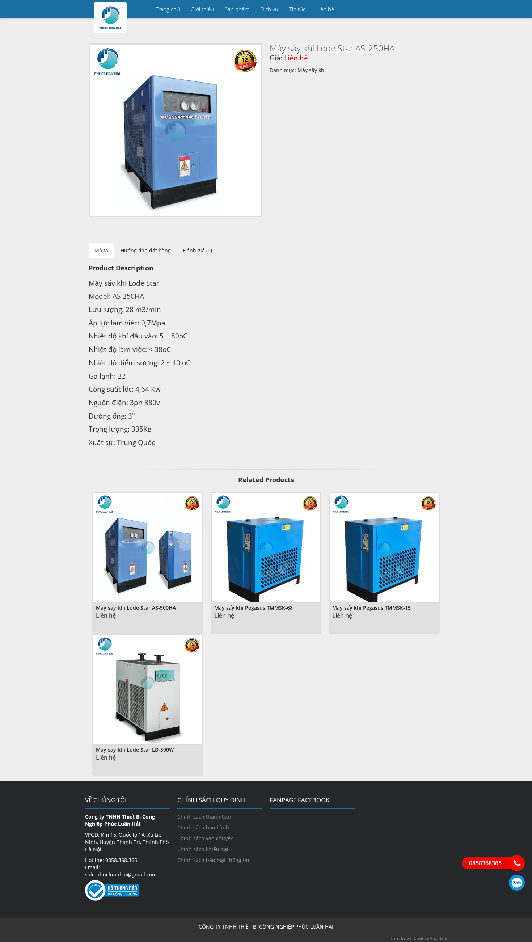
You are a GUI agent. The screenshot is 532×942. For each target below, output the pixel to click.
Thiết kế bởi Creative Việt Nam (418, 938)
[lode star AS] (175, 130)
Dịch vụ (269, 9)
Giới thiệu (202, 9)
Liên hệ (325, 9)
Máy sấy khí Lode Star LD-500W (135, 749)
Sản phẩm (237, 9)
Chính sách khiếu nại (202, 849)
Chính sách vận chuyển (205, 838)
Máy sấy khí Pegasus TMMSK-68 (253, 607)
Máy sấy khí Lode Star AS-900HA (136, 607)
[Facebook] (438, 9)
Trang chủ (168, 9)
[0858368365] (517, 863)
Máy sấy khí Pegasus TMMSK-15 (371, 607)
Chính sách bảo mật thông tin (213, 860)
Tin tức (297, 9)
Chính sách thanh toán (205, 816)
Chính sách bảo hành (203, 827)
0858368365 (517, 883)
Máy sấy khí (311, 70)
